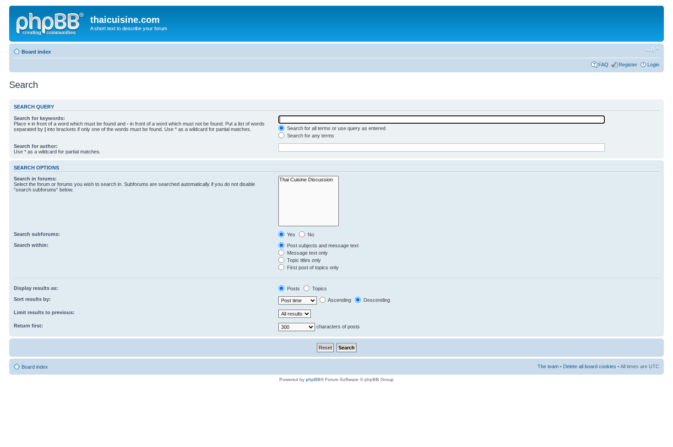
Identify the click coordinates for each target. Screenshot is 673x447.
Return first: (28, 325)
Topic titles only (303, 260)
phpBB (313, 379)
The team (548, 366)
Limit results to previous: (44, 312)
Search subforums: (37, 234)
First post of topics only (312, 267)
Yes (290, 234)
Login (653, 64)
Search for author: (36, 146)
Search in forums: (35, 178)
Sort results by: (32, 299)
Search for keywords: (39, 118)
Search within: (31, 245)
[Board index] (50, 22)
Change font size (652, 50)
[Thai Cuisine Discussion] (308, 180)
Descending (376, 300)
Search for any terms (310, 135)
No (310, 234)
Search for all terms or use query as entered (335, 128)
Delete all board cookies (589, 366)
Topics (319, 288)
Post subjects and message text (322, 245)
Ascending (339, 300)
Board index (36, 52)
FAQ (603, 64)
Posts (293, 288)
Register (628, 64)
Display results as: (36, 288)
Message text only (307, 253)
